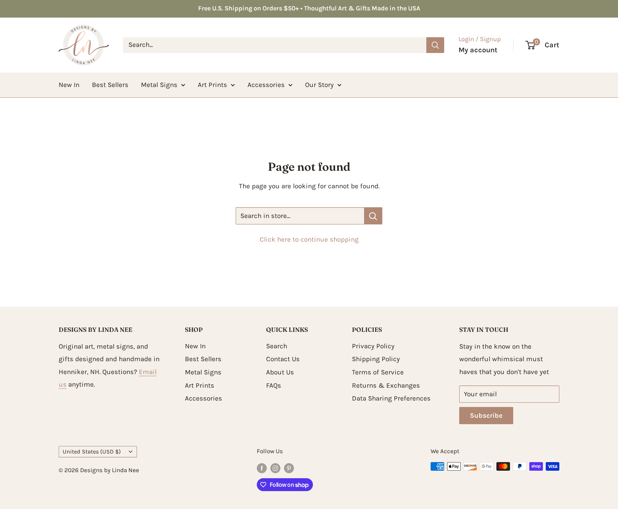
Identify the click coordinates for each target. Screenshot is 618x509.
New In (69, 84)
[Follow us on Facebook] (262, 468)
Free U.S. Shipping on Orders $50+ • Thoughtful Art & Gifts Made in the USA (309, 8)
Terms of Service (378, 372)
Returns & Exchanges (386, 385)
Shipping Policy (376, 359)
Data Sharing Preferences (391, 398)
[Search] (435, 45)
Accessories (266, 84)
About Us (280, 372)
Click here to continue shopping (309, 239)
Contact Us (283, 359)
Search (276, 346)
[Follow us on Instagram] (275, 468)
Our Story (319, 84)
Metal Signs (159, 84)
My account (477, 50)
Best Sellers (110, 84)
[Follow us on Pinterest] (289, 468)
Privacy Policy (373, 346)
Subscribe (486, 416)
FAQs (273, 385)
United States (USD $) (92, 451)
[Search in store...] (373, 215)
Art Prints (212, 84)
